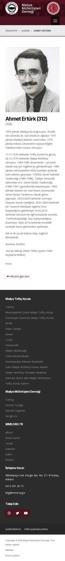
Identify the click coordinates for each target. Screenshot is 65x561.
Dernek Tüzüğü (14, 405)
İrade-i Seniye (13, 329)
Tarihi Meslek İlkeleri (17, 356)
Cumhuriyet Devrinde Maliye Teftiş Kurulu (29, 318)
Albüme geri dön (19, 276)
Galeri (8, 454)
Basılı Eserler (12, 438)
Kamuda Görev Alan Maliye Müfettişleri (28, 378)
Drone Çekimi (12, 555)
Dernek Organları (15, 410)
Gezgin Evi (11, 416)
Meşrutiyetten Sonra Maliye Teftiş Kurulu (29, 312)
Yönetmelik (11, 345)
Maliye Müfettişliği (16, 350)
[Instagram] (9, 513)
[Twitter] (17, 513)
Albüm (9, 432)
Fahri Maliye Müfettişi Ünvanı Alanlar (26, 367)
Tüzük (8, 339)
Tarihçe (9, 307)
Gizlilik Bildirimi (13, 529)
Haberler (10, 449)
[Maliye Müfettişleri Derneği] (11, 8)
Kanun (9, 334)
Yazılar (9, 443)
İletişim (9, 460)
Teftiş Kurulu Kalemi (17, 383)
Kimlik (8, 323)
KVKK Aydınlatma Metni (36, 529)
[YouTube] (26, 513)
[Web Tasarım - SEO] (9, 551)
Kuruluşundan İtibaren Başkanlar (24, 361)
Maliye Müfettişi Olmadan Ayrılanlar (26, 372)
